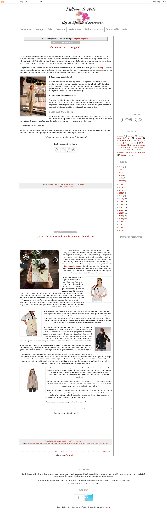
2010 (121, 227)
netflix (134, 145)
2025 (121, 184)
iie (69, 443)
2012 (121, 222)
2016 (121, 210)
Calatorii (88, 29)
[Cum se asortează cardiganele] (57, 152)
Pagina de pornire (60, 451)
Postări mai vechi (105, 451)
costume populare (54, 443)
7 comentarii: (80, 184)
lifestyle (78, 443)
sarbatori (102, 443)
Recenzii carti (60, 29)
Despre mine (99, 29)
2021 (121, 196)
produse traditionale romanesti (90, 443)
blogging (120, 136)
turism (125, 155)
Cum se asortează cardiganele (65, 47)
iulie (120, 169)
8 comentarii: (79, 441)
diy (141, 141)
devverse (63, 443)
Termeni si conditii (112, 29)
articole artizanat (33, 443)
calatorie (131, 136)
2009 (121, 230)
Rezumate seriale (25, 29)
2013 (121, 219)
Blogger (107, 507)
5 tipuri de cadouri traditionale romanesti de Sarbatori (66, 236)
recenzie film (125, 147)
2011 (121, 224)
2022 (121, 193)
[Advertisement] (65, 211)
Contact (124, 29)
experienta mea (131, 143)
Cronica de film (39, 29)
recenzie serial (138, 147)
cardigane (102, 68)
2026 (121, 167)
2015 (121, 213)
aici (60, 393)
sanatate (120, 150)
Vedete (50, 29)
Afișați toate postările (81, 39)
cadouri (40, 443)
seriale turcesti (137, 152)
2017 (121, 207)
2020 (121, 199)
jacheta (73, 443)
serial (130, 149)
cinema (138, 138)
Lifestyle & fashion (74, 29)
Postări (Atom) (70, 455)
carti (129, 138)
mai (120, 172)
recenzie (142, 145)
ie (67, 443)
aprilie (121, 175)
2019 (121, 201)
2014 (121, 216)
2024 (121, 187)
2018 (121, 204)
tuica (107, 443)
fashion (71, 186)
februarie (122, 181)
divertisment (123, 140)
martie (121, 178)
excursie (120, 143)
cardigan (65, 186)
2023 (121, 190)
